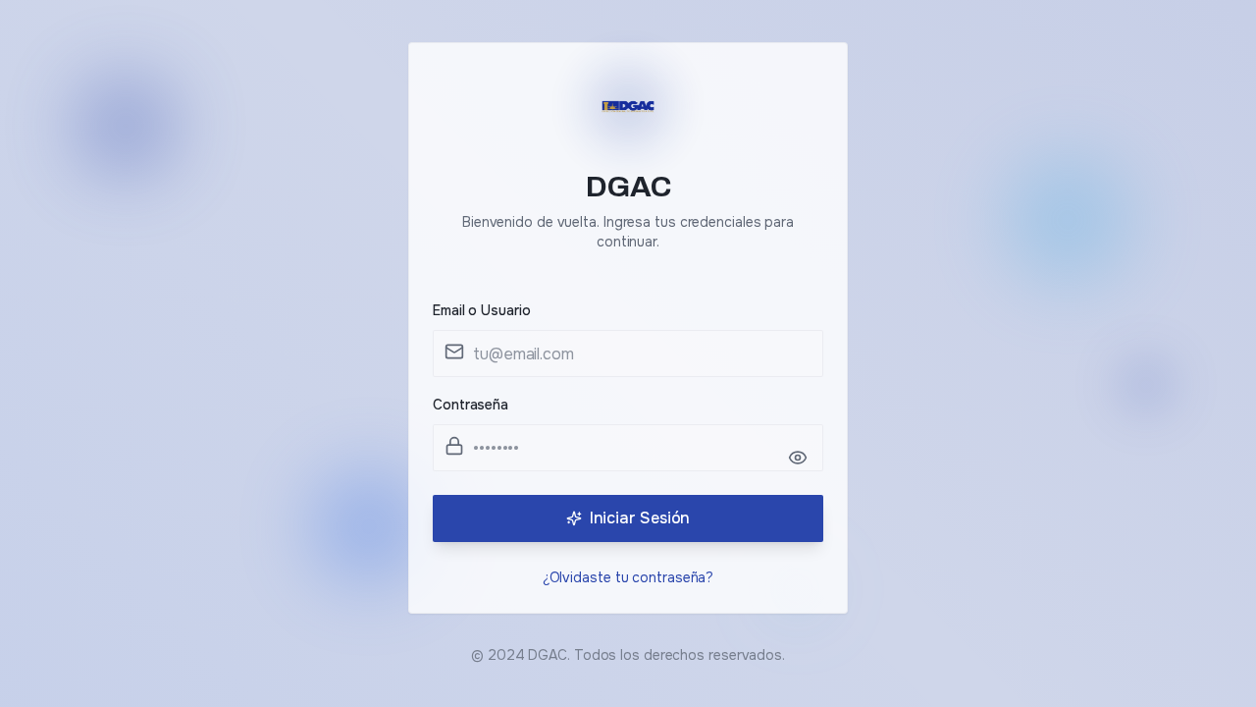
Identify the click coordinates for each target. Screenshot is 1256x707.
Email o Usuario (482, 310)
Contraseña (470, 404)
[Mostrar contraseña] (797, 457)
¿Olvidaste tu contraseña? (628, 577)
